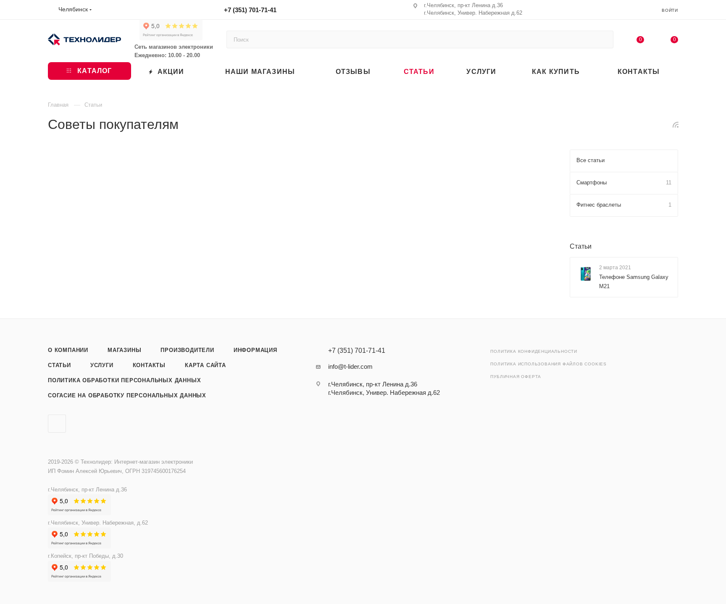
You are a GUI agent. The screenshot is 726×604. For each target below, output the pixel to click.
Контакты (149, 365)
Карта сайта (205, 365)
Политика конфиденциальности (533, 351)
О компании (68, 350)
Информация (255, 350)
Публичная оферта (515, 376)
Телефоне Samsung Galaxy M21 (633, 281)
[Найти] (603, 39)
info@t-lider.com (350, 366)
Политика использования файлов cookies (548, 364)
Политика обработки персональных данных (124, 380)
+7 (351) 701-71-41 (250, 9)
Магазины (124, 350)
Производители (187, 350)
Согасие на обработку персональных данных (127, 395)
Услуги (101, 365)
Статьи (581, 246)
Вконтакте (57, 424)
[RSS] (676, 124)
